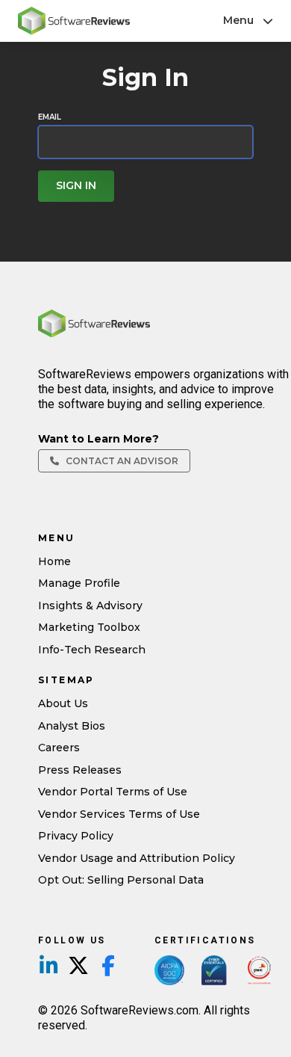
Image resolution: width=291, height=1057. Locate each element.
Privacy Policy (75, 835)
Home (54, 561)
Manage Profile (79, 583)
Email (49, 117)
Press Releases (80, 770)
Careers (59, 747)
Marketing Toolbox (89, 627)
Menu (238, 20)
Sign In (76, 185)
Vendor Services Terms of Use (119, 814)
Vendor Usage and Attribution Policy (136, 858)
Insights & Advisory (90, 605)
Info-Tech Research (92, 649)
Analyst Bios (71, 726)
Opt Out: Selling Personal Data (121, 880)
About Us (63, 703)
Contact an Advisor (120, 460)
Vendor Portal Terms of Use (112, 791)
